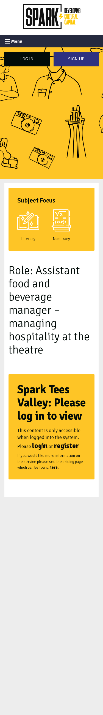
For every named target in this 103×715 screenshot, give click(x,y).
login (40, 445)
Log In (27, 59)
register (66, 445)
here (53, 467)
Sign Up (76, 59)
